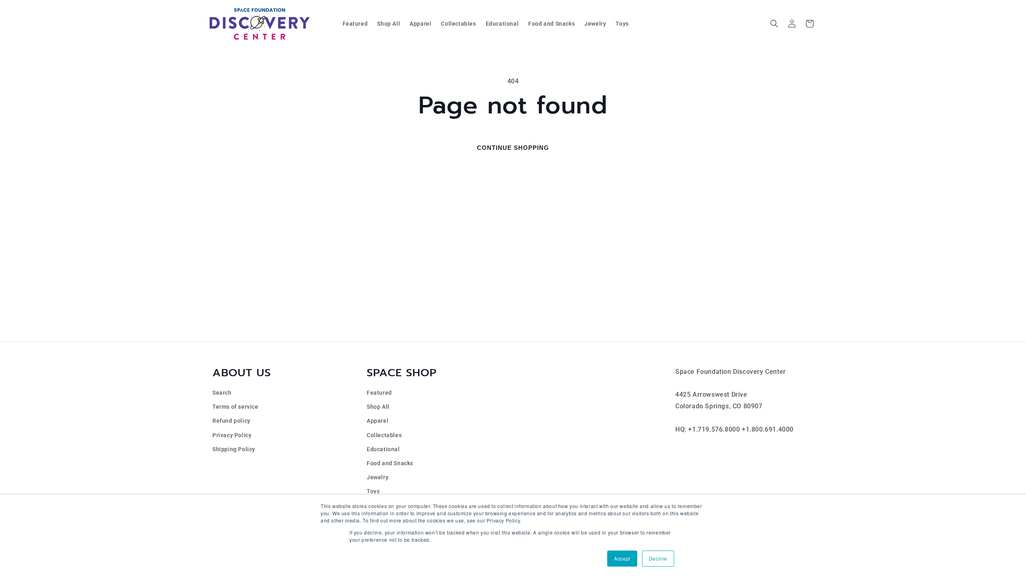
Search (222, 392)
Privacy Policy (231, 435)
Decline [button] (658, 558)
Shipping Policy (233, 449)
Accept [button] (622, 558)
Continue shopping (513, 147)
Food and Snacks (390, 463)
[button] (774, 23)
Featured (379, 392)
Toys (373, 491)
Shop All (378, 406)
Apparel (377, 421)
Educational (383, 449)
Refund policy (231, 421)
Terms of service (235, 406)
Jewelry (377, 477)
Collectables (384, 435)
